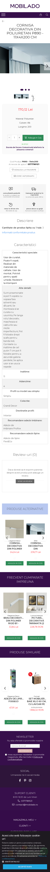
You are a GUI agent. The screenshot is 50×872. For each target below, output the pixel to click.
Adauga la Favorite (25, 170)
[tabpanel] (25, 58)
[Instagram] (30, 780)
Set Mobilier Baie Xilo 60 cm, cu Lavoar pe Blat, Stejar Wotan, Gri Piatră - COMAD (36, 701)
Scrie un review (25, 481)
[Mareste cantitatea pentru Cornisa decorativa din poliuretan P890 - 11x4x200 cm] (19, 137)
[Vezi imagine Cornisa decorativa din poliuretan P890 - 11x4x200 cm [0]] (17, 96)
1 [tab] (21, 90)
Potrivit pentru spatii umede (11, 276)
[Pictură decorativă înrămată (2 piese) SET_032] (36, 603)
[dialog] (25, 851)
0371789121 (26, 801)
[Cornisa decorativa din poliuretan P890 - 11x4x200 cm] (25, 58)
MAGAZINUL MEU (23, 819)
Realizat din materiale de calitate (10, 267)
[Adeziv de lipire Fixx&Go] (13, 678)
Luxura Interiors (37, 616)
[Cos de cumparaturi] (41, 15)
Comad (36, 696)
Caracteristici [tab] (25, 245)
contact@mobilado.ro (26, 804)
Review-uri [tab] (25, 455)
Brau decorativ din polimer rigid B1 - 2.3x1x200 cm (14, 621)
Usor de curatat (11, 257)
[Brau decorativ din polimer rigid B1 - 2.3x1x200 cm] (13, 603)
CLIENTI (24, 825)
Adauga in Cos (34, 138)
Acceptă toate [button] (25, 867)
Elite (35, 541)
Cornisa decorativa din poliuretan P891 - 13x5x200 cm (36, 546)
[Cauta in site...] (47, 15)
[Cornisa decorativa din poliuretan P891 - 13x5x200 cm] (35, 529)
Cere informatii (25, 176)
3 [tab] (29, 90)
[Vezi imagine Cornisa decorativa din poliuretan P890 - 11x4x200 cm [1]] (25, 96)
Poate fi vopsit (11, 260)
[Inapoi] (2, 21)
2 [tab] (26, 90)
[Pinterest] (25, 780)
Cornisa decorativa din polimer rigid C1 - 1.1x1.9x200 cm (14, 546)
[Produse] (3, 16)
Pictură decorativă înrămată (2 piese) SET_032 (36, 621)
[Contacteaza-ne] (34, 15)
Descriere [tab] (25, 221)
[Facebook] (20, 780)
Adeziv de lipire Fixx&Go (13, 700)
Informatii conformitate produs (18, 232)
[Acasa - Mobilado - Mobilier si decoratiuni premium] (25, 6)
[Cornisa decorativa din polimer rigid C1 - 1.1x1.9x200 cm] (14, 529)
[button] (25, 861)
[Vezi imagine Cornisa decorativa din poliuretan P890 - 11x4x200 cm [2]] (32, 97)
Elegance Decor (15, 541)
